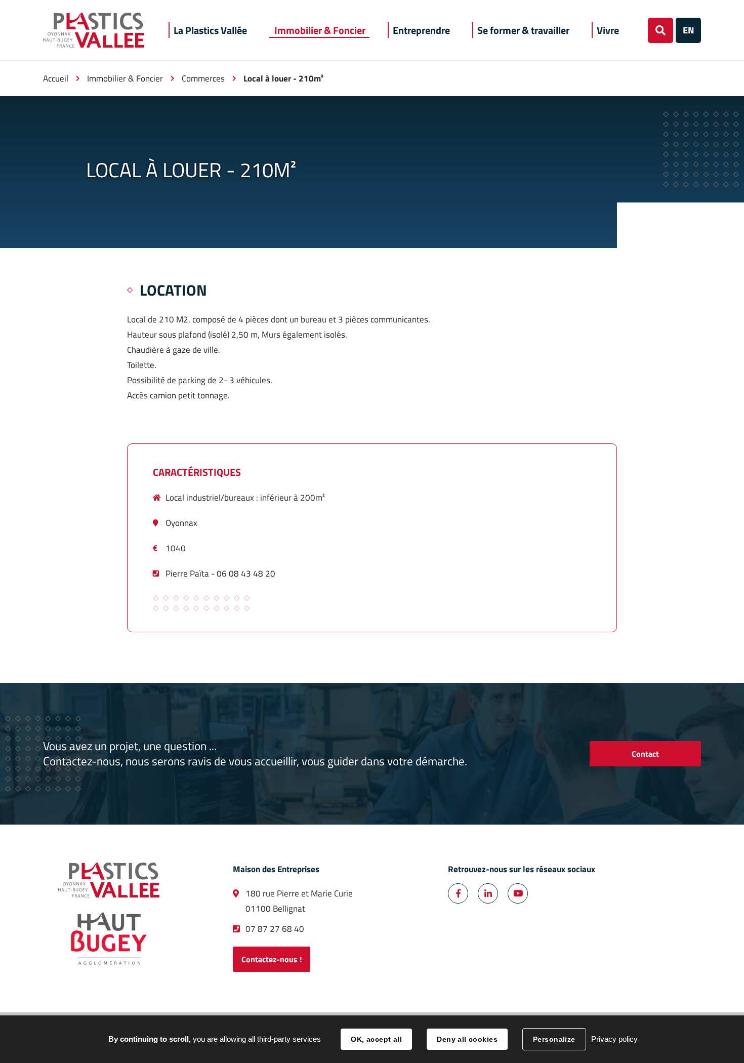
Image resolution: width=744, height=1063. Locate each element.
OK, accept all (376, 1039)
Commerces (203, 78)
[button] (210, 30)
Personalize (554, 1039)
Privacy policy (614, 1039)
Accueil (55, 78)
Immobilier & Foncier (125, 78)
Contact (645, 754)
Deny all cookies (467, 1039)
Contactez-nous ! (271, 959)
